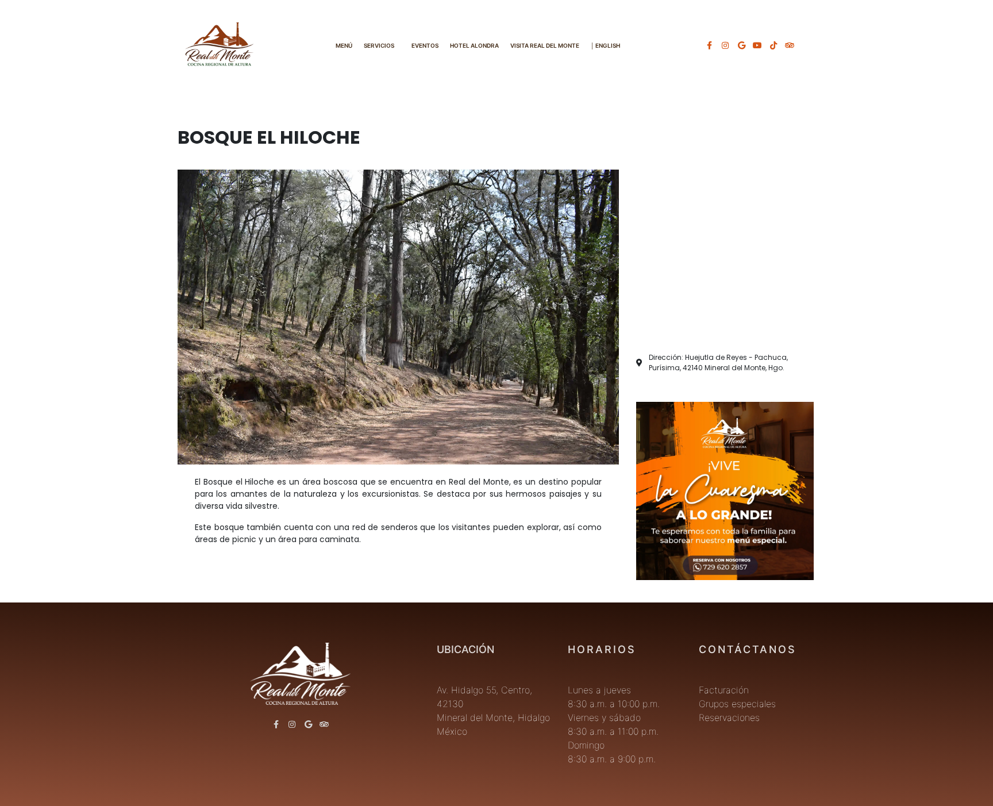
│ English (605, 45)
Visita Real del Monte (544, 45)
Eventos (424, 45)
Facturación (724, 690)
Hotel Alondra (474, 45)
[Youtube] (757, 45)
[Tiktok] (773, 45)
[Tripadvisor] (790, 45)
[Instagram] (725, 45)
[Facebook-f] (709, 45)
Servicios (379, 45)
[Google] (741, 45)
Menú (344, 45)
